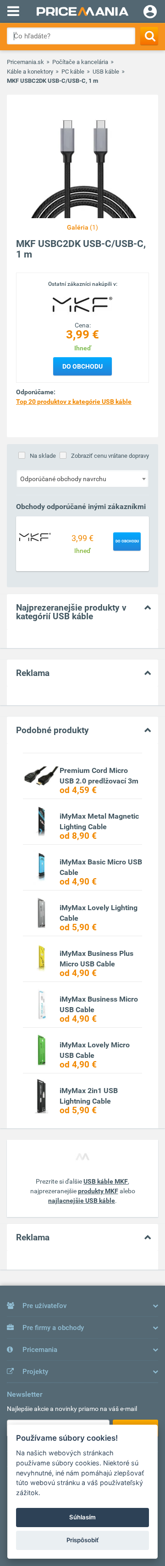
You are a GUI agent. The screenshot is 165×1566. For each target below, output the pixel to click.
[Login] (150, 13)
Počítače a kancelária (80, 62)
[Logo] (82, 304)
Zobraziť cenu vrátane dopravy (110, 455)
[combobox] (82, 478)
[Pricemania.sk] (82, 11)
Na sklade (43, 455)
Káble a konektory (30, 71)
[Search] (149, 36)
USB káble (106, 71)
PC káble (72, 71)
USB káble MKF (105, 1181)
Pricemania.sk (25, 62)
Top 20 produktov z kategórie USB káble (74, 401)
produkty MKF (98, 1191)
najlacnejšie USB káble (81, 1200)
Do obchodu (82, 366)
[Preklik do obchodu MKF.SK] (35, 537)
